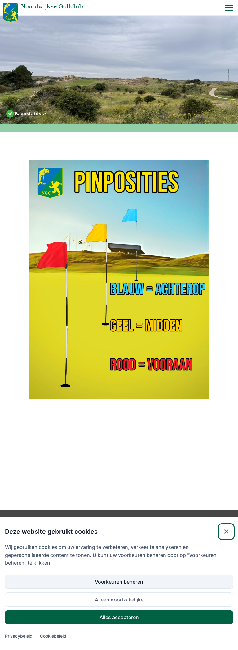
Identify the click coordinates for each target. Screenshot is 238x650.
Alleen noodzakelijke (119, 600)
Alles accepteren (119, 617)
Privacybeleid (19, 636)
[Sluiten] (226, 531)
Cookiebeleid (53, 636)
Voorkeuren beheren (119, 582)
